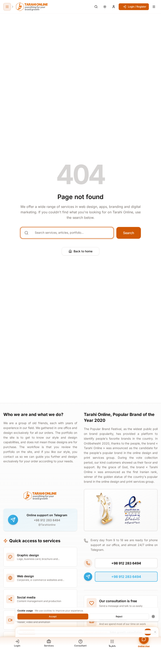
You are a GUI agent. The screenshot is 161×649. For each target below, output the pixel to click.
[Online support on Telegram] (13, 520)
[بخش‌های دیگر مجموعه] (7, 6)
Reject (119, 616)
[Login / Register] (113, 6)
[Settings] (153, 616)
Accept (53, 616)
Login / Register (137, 6)
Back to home (83, 251)
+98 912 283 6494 (47, 520)
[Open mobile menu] (154, 6)
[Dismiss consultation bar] (87, 632)
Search (128, 233)
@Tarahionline (47, 524)
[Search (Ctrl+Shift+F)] (96, 6)
